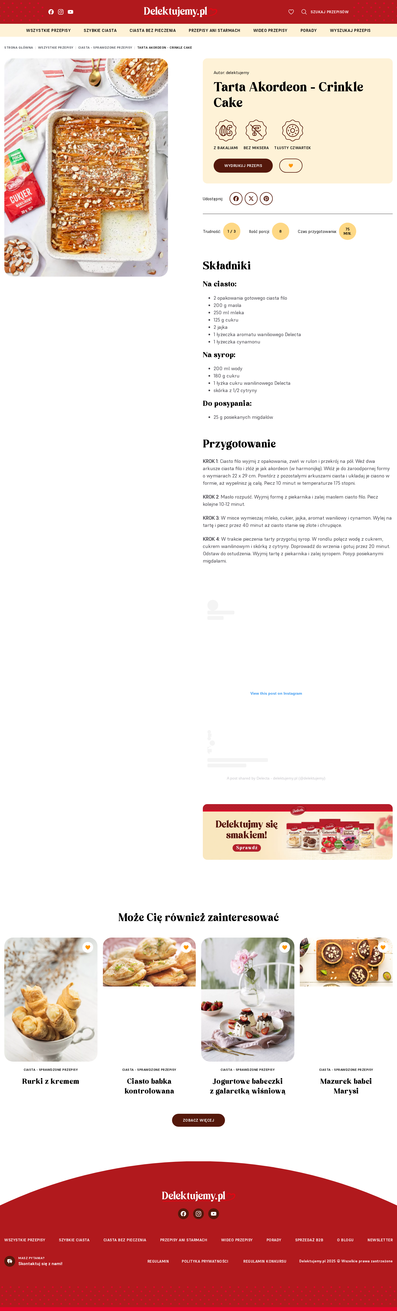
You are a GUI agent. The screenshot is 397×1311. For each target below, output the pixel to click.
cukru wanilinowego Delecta (260, 383)
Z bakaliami (226, 147)
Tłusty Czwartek (292, 147)
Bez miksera (256, 147)
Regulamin (158, 1261)
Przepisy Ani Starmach (214, 30)
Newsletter (380, 1240)
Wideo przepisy (270, 30)
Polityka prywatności (205, 1261)
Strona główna (18, 47)
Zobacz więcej (198, 1120)
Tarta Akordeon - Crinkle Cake (164, 47)
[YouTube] (70, 12)
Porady (309, 30)
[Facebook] (51, 12)
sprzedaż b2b (309, 1240)
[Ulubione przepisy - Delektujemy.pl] (291, 12)
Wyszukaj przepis (350, 30)
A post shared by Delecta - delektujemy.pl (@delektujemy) (276, 778)
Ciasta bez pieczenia (153, 30)
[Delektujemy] (198, 1196)
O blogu (345, 1240)
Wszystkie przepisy (48, 30)
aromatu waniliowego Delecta (269, 334)
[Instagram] (60, 12)
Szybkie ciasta (100, 30)
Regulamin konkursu (264, 1261)
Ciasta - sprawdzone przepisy (105, 47)
